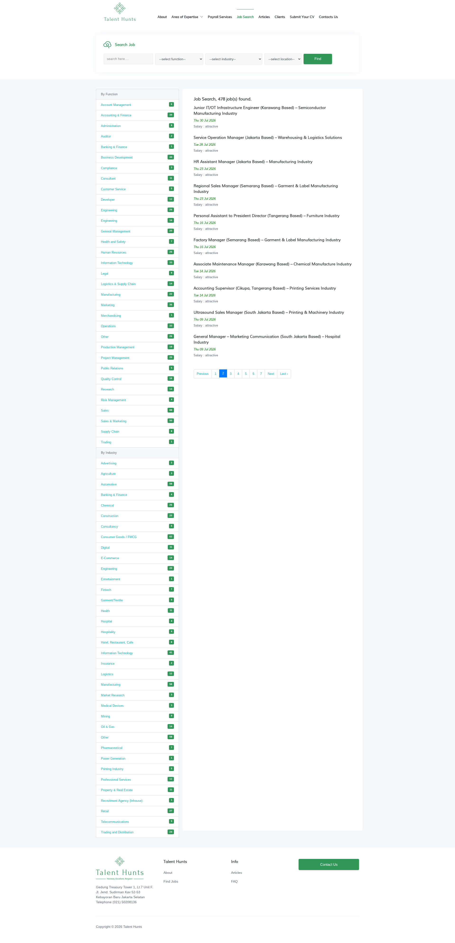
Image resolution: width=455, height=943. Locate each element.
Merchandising (136, 315)
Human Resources (136, 252)
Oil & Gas (136, 727)
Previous (203, 374)
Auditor (136, 136)
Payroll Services (220, 17)
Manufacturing (136, 294)
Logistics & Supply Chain (136, 284)
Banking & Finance (136, 147)
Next (271, 374)
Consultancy (136, 526)
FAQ (234, 881)
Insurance (136, 663)
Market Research (136, 695)
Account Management (136, 104)
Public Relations (136, 368)
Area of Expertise (185, 17)
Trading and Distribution (136, 832)
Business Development (136, 157)
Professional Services (136, 779)
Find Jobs (171, 881)
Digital (136, 547)
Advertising (136, 463)
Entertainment (136, 579)
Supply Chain (136, 431)
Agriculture (136, 474)
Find (317, 59)
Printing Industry (136, 769)
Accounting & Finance (136, 115)
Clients (280, 17)
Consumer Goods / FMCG (136, 537)
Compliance (136, 168)
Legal (136, 273)
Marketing (136, 305)
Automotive (136, 484)
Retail (136, 811)
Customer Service (136, 189)
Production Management (136, 347)
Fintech (136, 589)
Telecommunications (136, 821)
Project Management (136, 357)
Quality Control (136, 379)
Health (136, 610)
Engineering (136, 210)
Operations (136, 326)
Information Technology (136, 263)
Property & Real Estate (136, 790)
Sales (136, 410)
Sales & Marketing (136, 421)
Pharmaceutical (136, 748)
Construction (136, 516)
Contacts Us (328, 17)
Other (136, 336)
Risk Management (136, 400)
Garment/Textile (136, 600)
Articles (264, 17)
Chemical (136, 505)
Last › (284, 374)
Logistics (136, 674)
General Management (136, 231)
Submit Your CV (302, 17)
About (162, 17)
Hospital (136, 621)
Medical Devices (136, 705)
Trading (136, 442)
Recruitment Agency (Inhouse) (136, 800)
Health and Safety (136, 242)
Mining (136, 716)
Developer (136, 199)
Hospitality (136, 632)
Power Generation (136, 758)
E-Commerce (136, 558)
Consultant (136, 178)
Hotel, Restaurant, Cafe (136, 642)
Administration (136, 125)
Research (136, 389)
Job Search (245, 17)
